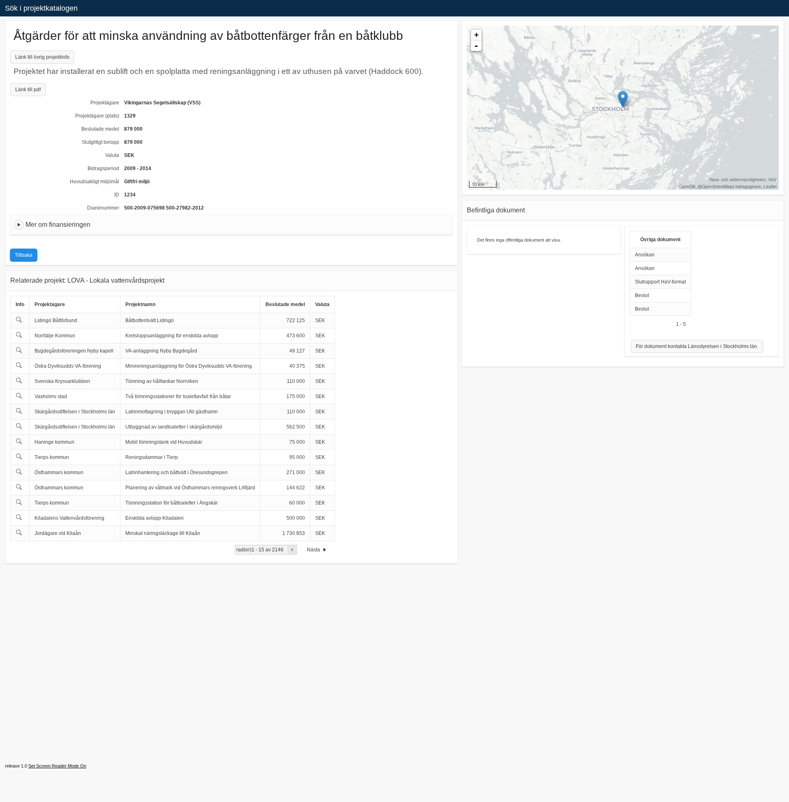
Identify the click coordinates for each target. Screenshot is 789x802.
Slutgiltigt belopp (100, 142)
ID (116, 195)
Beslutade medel (100, 129)
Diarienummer (103, 208)
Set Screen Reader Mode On (57, 765)
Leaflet (770, 186)
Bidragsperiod (103, 168)
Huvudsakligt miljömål (94, 181)
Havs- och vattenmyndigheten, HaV (743, 179)
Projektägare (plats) (97, 116)
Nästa (314, 550)
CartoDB (687, 186)
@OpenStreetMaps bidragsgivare (729, 186)
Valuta (112, 155)
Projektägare (104, 103)
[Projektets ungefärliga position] (623, 99)
